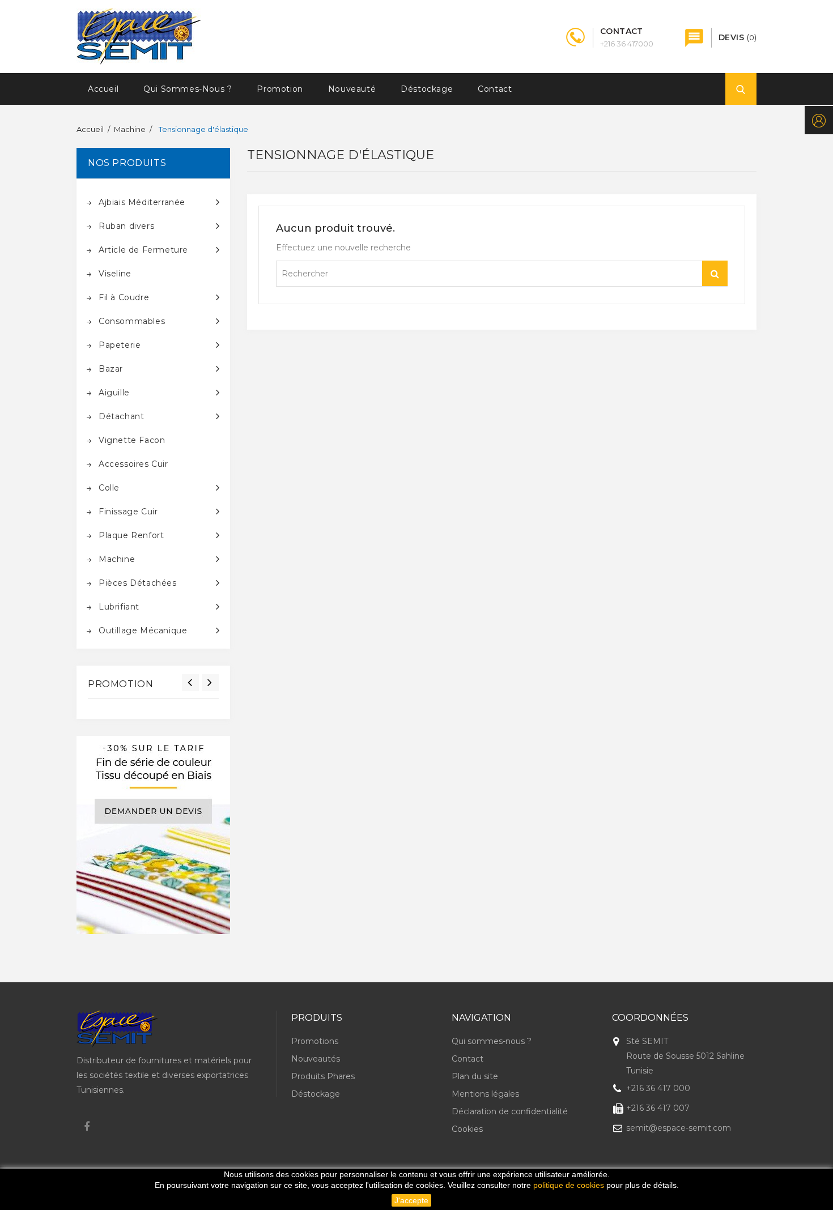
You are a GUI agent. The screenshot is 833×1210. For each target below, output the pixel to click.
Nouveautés (315, 1059)
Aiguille (114, 392)
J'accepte (411, 1200)
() (737, 37)
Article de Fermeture (143, 250)
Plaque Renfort (131, 535)
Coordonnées (650, 1017)
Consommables (132, 321)
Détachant (121, 416)
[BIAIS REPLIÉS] (153, 835)
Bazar (111, 369)
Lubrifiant (119, 607)
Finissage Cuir (128, 511)
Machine (117, 559)
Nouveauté (352, 89)
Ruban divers (126, 226)
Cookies (467, 1129)
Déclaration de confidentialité (510, 1111)
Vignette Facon (132, 440)
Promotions (314, 1041)
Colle (109, 488)
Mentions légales (485, 1094)
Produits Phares (323, 1076)
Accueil (103, 89)
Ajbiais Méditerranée (142, 202)
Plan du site (475, 1076)
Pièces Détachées (138, 583)
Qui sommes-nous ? (187, 89)
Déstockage (427, 89)
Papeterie (120, 345)
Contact (495, 89)
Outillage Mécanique (143, 630)
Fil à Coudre (124, 297)
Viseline (115, 274)
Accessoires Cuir (133, 464)
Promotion (280, 89)
